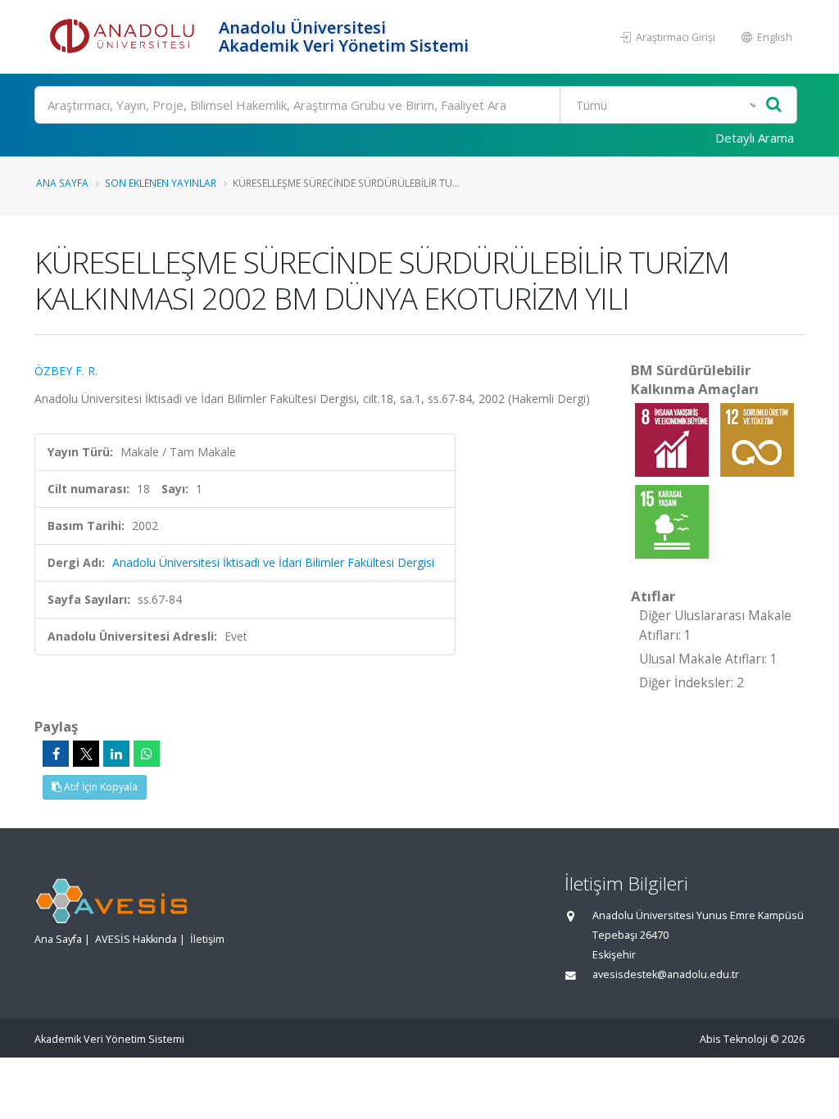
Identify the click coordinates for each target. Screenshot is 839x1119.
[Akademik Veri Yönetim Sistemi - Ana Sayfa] (124, 37)
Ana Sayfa (62, 182)
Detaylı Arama (754, 137)
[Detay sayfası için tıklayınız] (673, 438)
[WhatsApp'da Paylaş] (147, 754)
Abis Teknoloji (734, 1039)
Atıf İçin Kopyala (99, 787)
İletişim (207, 939)
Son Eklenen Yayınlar (160, 182)
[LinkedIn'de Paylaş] (116, 754)
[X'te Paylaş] (86, 754)
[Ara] (773, 105)
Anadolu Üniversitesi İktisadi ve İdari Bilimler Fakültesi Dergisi (273, 562)
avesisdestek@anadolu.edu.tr (665, 974)
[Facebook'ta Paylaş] (56, 754)
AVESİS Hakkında (136, 939)
